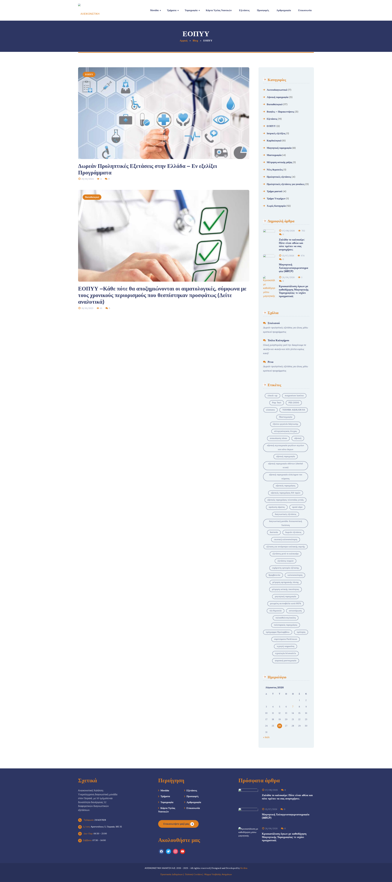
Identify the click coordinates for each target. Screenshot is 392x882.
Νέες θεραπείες (275, 169)
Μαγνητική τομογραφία (279, 147)
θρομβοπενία (274, 574)
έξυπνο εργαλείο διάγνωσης (285, 423)
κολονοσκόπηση (295, 574)
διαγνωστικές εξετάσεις (285, 514)
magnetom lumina (294, 395)
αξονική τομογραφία (285, 456)
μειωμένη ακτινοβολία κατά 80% (285, 603)
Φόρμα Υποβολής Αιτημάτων (218, 874)
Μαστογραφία (274, 154)
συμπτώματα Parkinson (285, 639)
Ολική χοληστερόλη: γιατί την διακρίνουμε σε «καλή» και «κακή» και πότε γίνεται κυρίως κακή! (284, 349)
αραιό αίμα (297, 506)
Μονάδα (164, 790)
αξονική (297, 438)
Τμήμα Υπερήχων (276, 198)
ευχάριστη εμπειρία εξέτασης (285, 567)
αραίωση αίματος (277, 506)
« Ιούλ (266, 737)
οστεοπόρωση (295, 610)
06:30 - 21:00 (95, 833)
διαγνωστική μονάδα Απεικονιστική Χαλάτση (285, 523)
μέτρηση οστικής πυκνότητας (285, 589)
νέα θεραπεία (276, 610)
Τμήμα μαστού (274, 191)
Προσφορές (193, 796)
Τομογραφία (166, 802)
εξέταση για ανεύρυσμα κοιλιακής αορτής (285, 546)
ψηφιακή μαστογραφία (285, 660)
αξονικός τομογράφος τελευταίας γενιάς (285, 499)
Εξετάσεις (272, 118)
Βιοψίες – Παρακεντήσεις (280, 111)
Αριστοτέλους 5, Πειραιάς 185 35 (102, 826)
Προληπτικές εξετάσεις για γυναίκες (286, 183)
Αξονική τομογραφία (277, 96)
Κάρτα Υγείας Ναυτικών (166, 809)
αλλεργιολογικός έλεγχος (285, 431)
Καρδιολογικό (274, 140)
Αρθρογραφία (194, 802)
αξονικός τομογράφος (285, 485)
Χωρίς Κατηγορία (276, 205)
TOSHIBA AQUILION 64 (293, 409)
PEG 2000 (293, 402)
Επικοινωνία (193, 807)
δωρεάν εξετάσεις (293, 532)
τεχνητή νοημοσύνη (285, 646)
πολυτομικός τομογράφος (285, 624)
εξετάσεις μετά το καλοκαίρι (285, 553)
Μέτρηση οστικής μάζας (279, 162)
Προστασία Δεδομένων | (172, 874)
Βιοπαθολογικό (92, 197)
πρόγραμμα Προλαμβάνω (277, 632)
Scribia (243, 868)
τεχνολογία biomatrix (285, 653)
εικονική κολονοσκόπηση (285, 539)
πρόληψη (301, 632)
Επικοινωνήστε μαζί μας (176, 823)
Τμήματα (165, 796)
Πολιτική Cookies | (194, 874)
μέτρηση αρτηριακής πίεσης (285, 582)
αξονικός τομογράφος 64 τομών (285, 492)
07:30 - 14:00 (94, 840)
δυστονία (274, 532)
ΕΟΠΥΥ (89, 74)
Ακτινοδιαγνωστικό (277, 89)
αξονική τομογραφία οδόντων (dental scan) (285, 465)
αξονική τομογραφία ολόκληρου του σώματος (285, 476)
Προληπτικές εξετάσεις (279, 176)
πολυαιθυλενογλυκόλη (285, 617)
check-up (272, 395)
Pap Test (276, 402)
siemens (270, 409)
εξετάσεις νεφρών (285, 560)
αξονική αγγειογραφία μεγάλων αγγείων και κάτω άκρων (285, 447)
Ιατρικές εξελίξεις (276, 133)
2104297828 (94, 820)
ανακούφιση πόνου (278, 438)
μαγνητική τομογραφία (285, 596)
